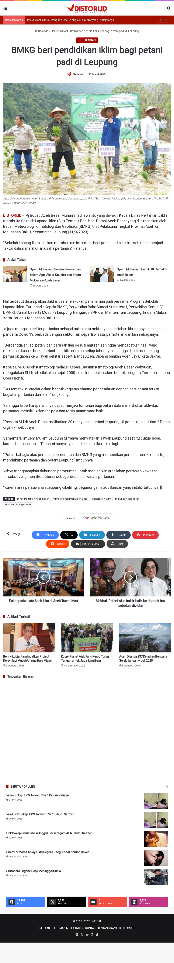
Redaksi (78, 74)
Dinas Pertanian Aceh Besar (33, 498)
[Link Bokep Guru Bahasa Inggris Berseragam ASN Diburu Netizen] (156, 839)
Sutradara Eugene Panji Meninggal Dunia (33, 871)
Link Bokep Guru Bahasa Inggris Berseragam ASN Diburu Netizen (49, 833)
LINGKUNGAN (59, 31)
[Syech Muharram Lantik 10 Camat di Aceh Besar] (102, 274)
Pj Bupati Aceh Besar (127, 498)
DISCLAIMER (127, 928)
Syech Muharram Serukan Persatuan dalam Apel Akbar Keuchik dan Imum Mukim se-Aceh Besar (55, 274)
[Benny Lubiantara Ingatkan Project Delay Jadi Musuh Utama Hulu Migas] (29, 637)
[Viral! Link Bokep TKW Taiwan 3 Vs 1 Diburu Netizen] (156, 820)
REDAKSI (45, 928)
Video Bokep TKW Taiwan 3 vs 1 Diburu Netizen (37, 795)
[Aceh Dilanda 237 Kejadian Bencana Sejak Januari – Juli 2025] (145, 637)
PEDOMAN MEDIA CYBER (68, 928)
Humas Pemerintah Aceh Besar (70, 498)
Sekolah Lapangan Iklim (18, 504)
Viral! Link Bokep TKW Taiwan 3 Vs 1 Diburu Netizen (40, 814)
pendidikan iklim (101, 498)
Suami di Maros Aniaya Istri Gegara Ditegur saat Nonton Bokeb (48, 852)
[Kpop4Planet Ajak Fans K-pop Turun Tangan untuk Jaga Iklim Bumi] (87, 637)
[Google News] (96, 518)
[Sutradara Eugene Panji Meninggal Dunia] (156, 877)
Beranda (43, 31)
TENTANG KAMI (107, 928)
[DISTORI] (87, 8)
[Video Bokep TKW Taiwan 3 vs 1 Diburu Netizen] (156, 801)
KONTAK (90, 928)
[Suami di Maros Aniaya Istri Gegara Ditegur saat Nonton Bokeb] (156, 858)
